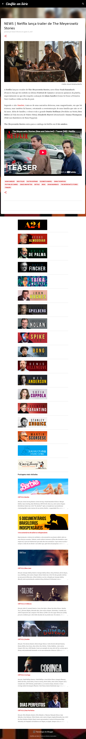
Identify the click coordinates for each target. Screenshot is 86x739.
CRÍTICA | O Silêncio (25, 604)
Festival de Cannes (11, 184)
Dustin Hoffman (32, 181)
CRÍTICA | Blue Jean (24, 568)
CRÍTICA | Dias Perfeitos (26, 710)
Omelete (20, 105)
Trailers (8, 187)
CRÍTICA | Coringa (24, 675)
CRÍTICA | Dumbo (24, 639)
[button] (5, 36)
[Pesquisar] (83, 3)
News (43, 184)
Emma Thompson (60, 181)
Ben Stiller (20, 181)
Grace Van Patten (26, 184)
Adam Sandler (9, 181)
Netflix (37, 184)
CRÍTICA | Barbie (23, 497)
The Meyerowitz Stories (69, 184)
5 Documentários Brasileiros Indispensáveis (32, 532)
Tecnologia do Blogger (44, 732)
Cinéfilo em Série (17, 4)
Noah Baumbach (53, 184)
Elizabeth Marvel (46, 181)
